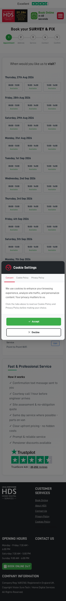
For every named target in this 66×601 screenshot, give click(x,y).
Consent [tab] (9, 278)
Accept (35, 321)
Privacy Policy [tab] (37, 278)
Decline (35, 332)
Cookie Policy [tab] (22, 278)
